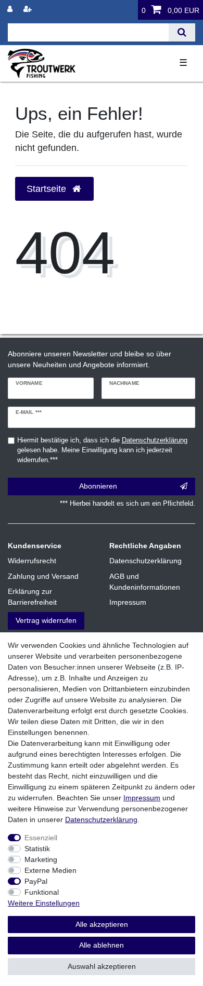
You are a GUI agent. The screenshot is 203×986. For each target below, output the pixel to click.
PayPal (35, 881)
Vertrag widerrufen (46, 620)
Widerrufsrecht (32, 561)
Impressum (127, 602)
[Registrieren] (28, 9)
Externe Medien (50, 870)
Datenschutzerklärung (145, 561)
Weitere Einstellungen (44, 903)
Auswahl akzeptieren (102, 966)
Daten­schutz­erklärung (101, 819)
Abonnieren (98, 486)
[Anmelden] (11, 9)
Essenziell (40, 838)
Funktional (41, 892)
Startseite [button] (48, 189)
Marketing (40, 859)
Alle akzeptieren (101, 924)
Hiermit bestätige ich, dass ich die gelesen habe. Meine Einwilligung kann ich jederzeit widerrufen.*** (102, 450)
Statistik (37, 848)
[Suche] (182, 32)
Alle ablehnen (101, 945)
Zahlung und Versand (43, 576)
